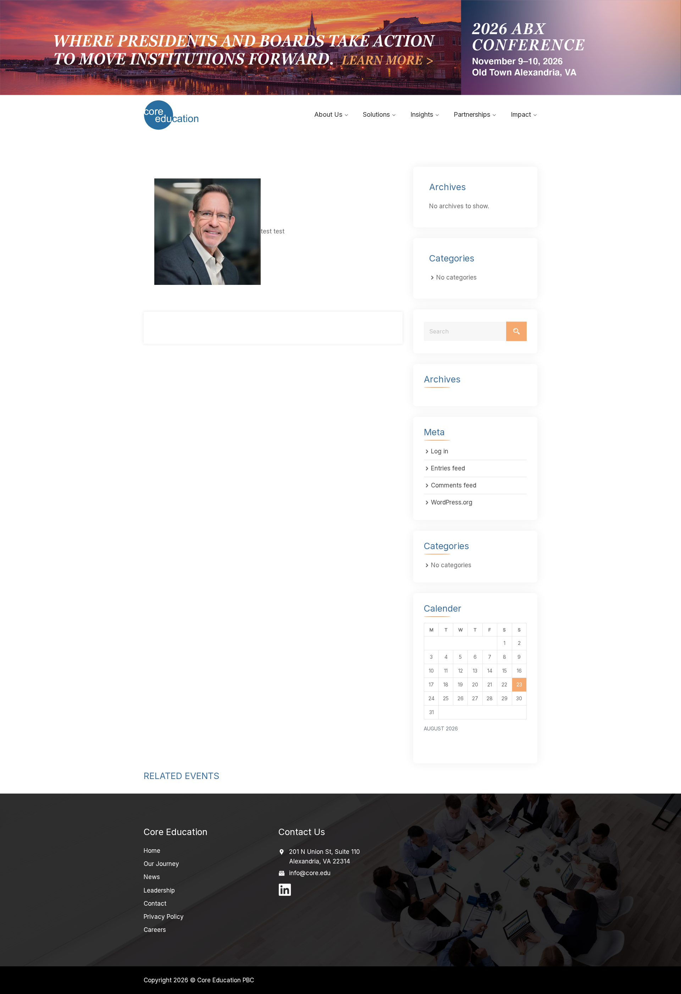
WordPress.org (451, 502)
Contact (155, 903)
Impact (521, 114)
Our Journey (161, 863)
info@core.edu (310, 873)
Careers (155, 929)
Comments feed (453, 485)
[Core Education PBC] (189, 115)
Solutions (376, 114)
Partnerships (472, 114)
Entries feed (448, 468)
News (152, 876)
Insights (421, 114)
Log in (439, 451)
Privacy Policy (164, 916)
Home (152, 850)
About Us (328, 114)
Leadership (159, 890)
